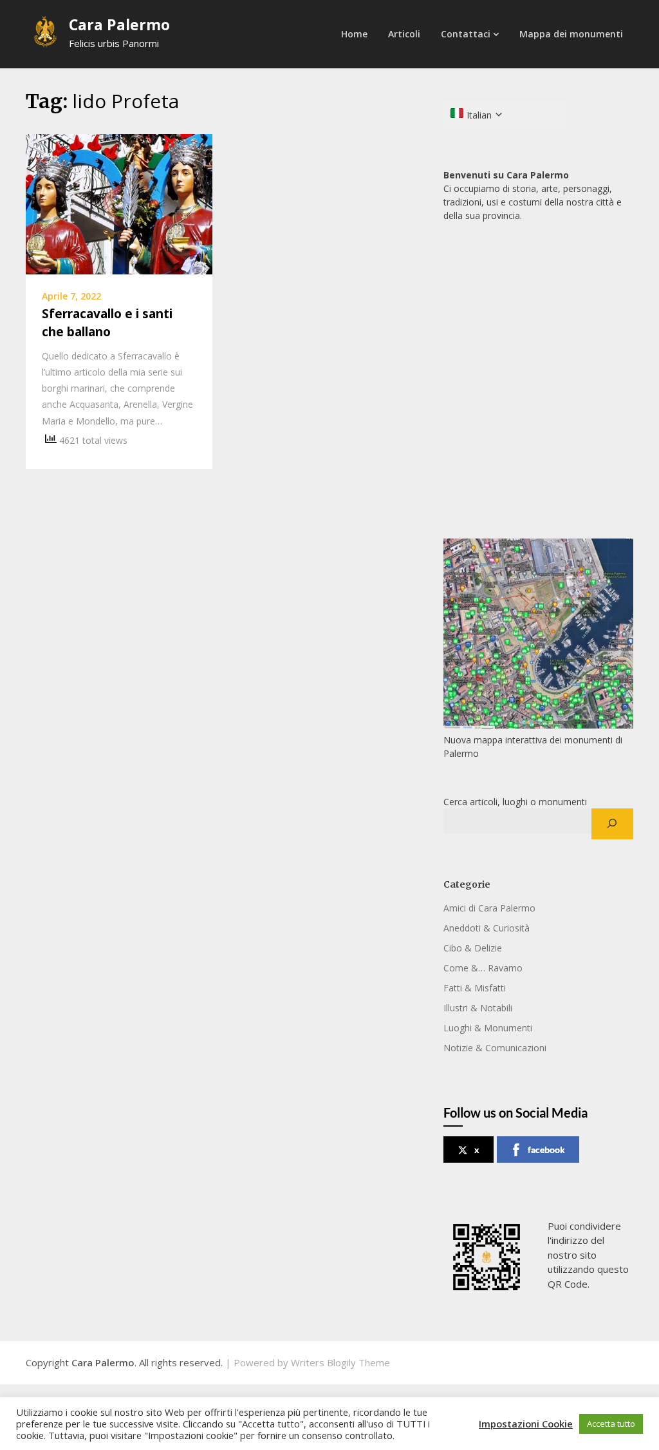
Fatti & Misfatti (474, 988)
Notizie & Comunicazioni (494, 1048)
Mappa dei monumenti (571, 34)
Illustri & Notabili (477, 1008)
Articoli (404, 34)
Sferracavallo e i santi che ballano (107, 323)
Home (354, 34)
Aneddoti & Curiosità (486, 928)
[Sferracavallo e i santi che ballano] (119, 202)
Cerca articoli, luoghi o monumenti (515, 802)
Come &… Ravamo (483, 968)
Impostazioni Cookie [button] (526, 1423)
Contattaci (465, 34)
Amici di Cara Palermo (489, 908)
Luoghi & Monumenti (487, 1028)
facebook (546, 1149)
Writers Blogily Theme (340, 1362)
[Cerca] (612, 823)
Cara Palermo (119, 24)
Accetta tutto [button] (611, 1423)
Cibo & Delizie (472, 948)
